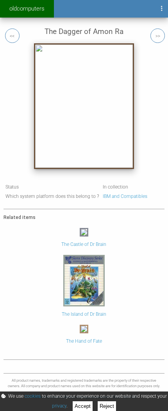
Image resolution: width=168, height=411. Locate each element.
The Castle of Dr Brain (83, 244)
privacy (59, 406)
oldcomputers (27, 8)
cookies (33, 396)
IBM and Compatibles (125, 196)
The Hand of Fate (84, 341)
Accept (83, 406)
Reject (107, 406)
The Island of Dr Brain (84, 314)
